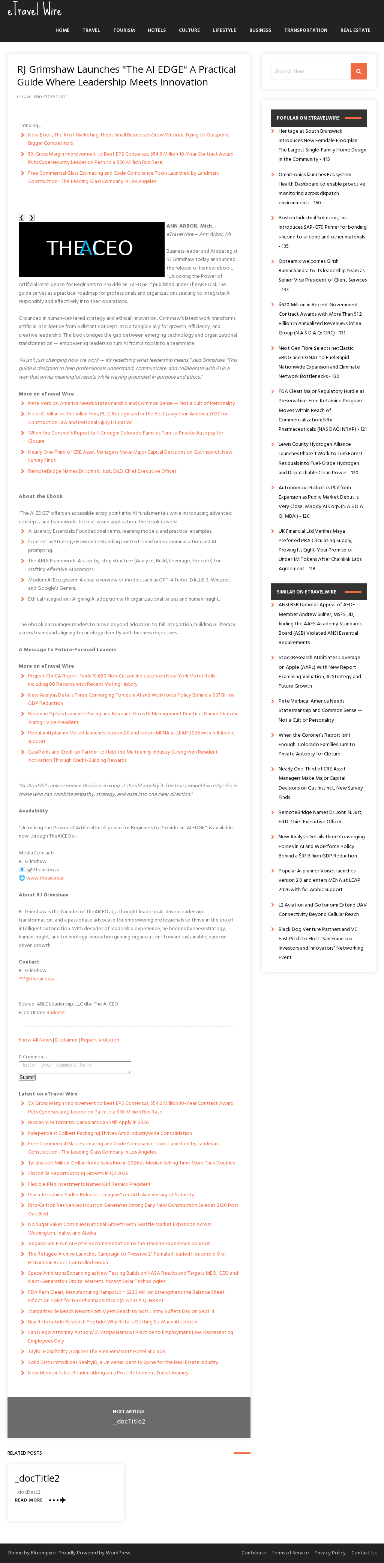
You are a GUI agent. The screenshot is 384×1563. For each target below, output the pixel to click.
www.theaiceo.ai (45, 878)
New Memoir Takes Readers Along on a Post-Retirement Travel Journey (108, 1373)
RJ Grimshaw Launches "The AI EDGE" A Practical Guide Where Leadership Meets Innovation (126, 75)
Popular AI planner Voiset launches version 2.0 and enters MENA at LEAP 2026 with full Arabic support (131, 737)
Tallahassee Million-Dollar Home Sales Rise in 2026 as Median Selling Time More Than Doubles (131, 1163)
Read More (29, 1500)
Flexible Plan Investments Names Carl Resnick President (89, 1184)
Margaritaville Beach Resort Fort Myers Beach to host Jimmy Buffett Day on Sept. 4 (121, 1311)
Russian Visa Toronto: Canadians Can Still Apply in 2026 (88, 1122)
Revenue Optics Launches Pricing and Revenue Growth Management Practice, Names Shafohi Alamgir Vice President (132, 718)
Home (62, 30)
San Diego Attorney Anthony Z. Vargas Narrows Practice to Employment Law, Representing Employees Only (130, 1336)
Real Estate (355, 30)
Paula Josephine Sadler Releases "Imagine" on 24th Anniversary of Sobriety (111, 1195)
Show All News (35, 1040)
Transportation (305, 30)
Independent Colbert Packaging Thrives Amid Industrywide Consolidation (110, 1133)
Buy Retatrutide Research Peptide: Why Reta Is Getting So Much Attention (112, 1322)
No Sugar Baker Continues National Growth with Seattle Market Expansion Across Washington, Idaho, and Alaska (119, 1228)
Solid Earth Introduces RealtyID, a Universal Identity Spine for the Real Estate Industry (123, 1362)
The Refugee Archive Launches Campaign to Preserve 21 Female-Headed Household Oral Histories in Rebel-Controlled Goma (127, 1258)
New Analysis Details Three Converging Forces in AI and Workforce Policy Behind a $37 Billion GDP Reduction (131, 699)
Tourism (124, 30)
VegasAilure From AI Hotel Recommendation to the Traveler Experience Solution (119, 1243)
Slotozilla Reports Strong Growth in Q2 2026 (78, 1173)
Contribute (254, 1553)
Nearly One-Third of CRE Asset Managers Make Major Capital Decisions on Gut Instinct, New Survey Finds (130, 456)
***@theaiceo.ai (37, 979)
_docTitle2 (129, 1421)
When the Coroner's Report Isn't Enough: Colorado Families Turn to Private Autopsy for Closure (125, 437)
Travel (91, 30)
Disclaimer (66, 1040)
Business (260, 30)
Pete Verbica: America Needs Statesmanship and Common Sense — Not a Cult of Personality (131, 403)
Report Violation (100, 1040)
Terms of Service (290, 1553)
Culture (189, 30)
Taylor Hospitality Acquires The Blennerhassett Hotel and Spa (96, 1351)
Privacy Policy (330, 1553)
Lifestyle (224, 30)
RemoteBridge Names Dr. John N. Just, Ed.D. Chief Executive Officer (102, 471)
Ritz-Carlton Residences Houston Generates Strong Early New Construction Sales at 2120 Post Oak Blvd (133, 1209)
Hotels (157, 30)
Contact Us (363, 1553)
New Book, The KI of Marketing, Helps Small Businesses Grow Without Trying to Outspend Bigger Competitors (128, 139)
